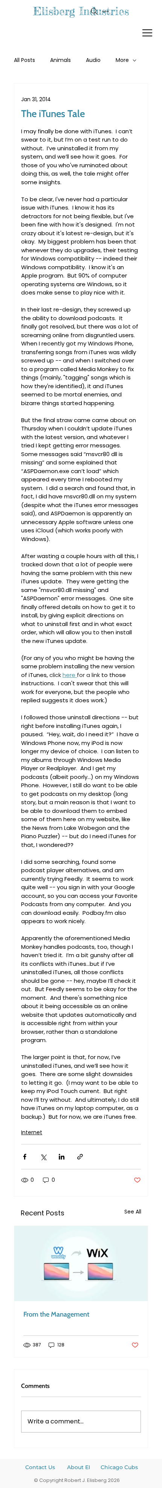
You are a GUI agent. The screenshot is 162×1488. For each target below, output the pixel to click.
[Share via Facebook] (24, 1156)
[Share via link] (80, 1156)
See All (132, 1211)
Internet (31, 1132)
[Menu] (148, 32)
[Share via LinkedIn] (61, 1156)
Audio (93, 60)
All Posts (24, 60)
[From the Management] (81, 1263)
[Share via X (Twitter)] (43, 1156)
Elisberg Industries (81, 11)
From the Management (56, 1314)
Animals (60, 60)
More (122, 60)
